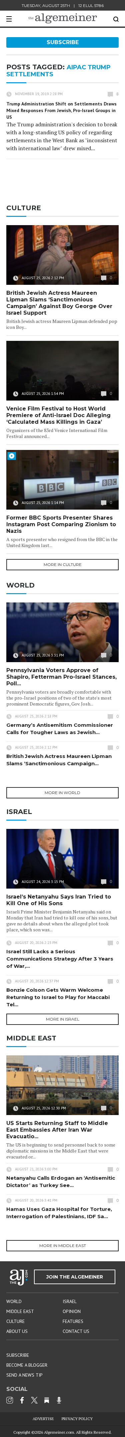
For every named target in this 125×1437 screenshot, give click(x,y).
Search (116, 19)
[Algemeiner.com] (62, 18)
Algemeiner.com (59, 1432)
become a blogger (26, 1365)
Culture (15, 1321)
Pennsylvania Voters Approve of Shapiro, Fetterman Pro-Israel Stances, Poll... (61, 677)
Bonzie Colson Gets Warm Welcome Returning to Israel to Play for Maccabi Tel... (58, 997)
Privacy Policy (77, 1418)
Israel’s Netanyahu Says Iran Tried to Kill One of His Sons (58, 900)
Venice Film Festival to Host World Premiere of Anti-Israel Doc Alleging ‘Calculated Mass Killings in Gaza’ (58, 415)
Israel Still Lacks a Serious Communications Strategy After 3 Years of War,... (59, 958)
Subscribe (63, 42)
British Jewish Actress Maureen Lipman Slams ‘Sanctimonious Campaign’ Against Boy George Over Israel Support (59, 303)
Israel (70, 1301)
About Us (17, 1331)
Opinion (72, 1311)
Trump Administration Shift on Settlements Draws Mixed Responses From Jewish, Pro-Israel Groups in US (61, 110)
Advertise (43, 1418)
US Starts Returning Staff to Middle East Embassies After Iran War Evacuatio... (57, 1130)
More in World (62, 792)
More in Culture (63, 564)
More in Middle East (62, 1245)
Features (73, 1321)
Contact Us (76, 1331)
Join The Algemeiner (74, 1277)
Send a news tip (24, 1375)
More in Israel (62, 1019)
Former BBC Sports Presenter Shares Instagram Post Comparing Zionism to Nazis (61, 524)
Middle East (20, 1311)
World (14, 1301)
